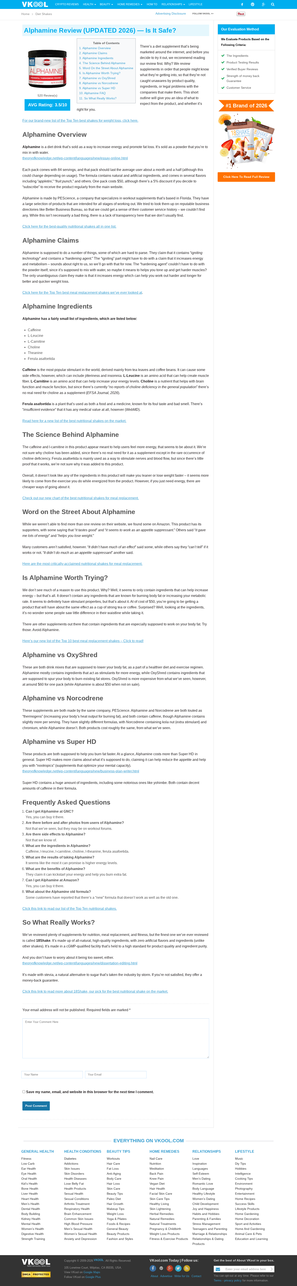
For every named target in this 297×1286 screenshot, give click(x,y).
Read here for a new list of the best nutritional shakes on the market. (74, 421)
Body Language (203, 1188)
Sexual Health (73, 1193)
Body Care (114, 1178)
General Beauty (117, 1229)
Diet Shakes (43, 14)
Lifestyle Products (247, 1209)
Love (195, 1158)
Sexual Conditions (76, 1199)
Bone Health (29, 1188)
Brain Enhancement (77, 1214)
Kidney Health (30, 1219)
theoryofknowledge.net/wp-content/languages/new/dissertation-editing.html (79, 963)
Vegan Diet (157, 1183)
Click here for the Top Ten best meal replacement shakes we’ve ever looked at (82, 292)
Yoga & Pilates (117, 1219)
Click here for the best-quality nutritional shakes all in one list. (69, 226)
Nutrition (155, 1163)
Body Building (30, 1214)
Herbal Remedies (162, 1214)
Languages (200, 1168)
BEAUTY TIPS (118, 1151)
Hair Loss (113, 1183)
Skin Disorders (74, 1173)
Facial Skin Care (161, 1193)
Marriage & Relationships (209, 1234)
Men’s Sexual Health (78, 1229)
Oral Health (29, 1178)
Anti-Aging (114, 1173)
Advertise (166, 1276)
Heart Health (30, 1199)
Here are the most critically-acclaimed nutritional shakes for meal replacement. (82, 564)
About (154, 1276)
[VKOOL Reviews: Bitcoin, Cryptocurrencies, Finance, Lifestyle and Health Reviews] (36, 4)
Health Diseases (75, 1178)
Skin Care (113, 1188)
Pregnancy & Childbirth (165, 1229)
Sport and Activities (248, 1224)
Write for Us (181, 1276)
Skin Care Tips (160, 1199)
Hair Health (157, 1188)
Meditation (157, 1168)
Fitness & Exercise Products (169, 1239)
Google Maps (91, 1272)
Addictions (71, 1163)
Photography (244, 1188)
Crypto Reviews (67, 4)
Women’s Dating (203, 1199)
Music (239, 1158)
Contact (196, 1276)
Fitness (26, 1158)
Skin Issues (72, 1168)
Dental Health (30, 1209)
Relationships (172, 4)
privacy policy (233, 1280)
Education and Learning (251, 1239)
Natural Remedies (162, 1219)
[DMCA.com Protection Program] (36, 1274)
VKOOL (99, 1260)
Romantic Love (202, 1183)
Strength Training (33, 1239)
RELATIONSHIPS (206, 1151)
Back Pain (156, 1173)
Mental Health (30, 1224)
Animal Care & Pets (248, 1234)
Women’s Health (32, 1229)
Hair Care (113, 1163)
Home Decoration (247, 1219)
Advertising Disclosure (170, 13)
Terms (218, 1280)
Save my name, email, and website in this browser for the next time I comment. (90, 1092)
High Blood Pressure (78, 1224)
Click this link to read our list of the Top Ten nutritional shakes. (69, 908)
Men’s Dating (201, 1178)
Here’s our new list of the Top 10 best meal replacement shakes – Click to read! (82, 641)
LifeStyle (195, 4)
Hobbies (240, 1168)
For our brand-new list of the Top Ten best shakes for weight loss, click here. (80, 120)
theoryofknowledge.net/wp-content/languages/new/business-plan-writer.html (80, 771)
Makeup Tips (115, 1209)
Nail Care (156, 1158)
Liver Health (29, 1193)
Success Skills (244, 1204)
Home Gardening (247, 1214)
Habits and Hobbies (205, 1214)
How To (151, 4)
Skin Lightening (160, 1209)
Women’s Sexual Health (80, 1234)
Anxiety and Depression (80, 1239)
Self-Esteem (200, 1173)
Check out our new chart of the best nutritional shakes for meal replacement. (80, 498)
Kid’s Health (29, 1183)
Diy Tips (240, 1163)
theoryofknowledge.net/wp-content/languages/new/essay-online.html (75, 158)
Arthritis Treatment (77, 1204)
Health (88, 4)
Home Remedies (128, 4)
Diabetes (70, 1158)
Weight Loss (115, 1214)
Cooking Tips (244, 1178)
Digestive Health (32, 1234)
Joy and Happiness (205, 1209)
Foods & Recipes (118, 1224)
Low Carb (28, 1163)
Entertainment (244, 1193)
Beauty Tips (115, 1193)
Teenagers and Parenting (209, 1229)
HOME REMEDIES (164, 1151)
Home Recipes (245, 1199)
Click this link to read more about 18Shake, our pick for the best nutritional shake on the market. (95, 991)
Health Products (75, 1188)
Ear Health (28, 1168)
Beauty (105, 4)
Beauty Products (118, 1234)
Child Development (205, 1204)
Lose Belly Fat (74, 1183)
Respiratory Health (77, 1209)
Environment (243, 1183)
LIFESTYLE (244, 1151)
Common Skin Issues (78, 1219)
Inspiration (199, 1163)
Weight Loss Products (165, 1234)
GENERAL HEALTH (37, 1151)
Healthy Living (159, 1204)
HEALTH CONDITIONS (82, 1151)
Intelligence (243, 1173)
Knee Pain (157, 1178)
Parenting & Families (206, 1219)
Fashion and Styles (120, 1239)
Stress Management (206, 1224)
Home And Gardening (250, 1229)
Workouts (113, 1158)
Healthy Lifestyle (203, 1193)
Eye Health (28, 1173)
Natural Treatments (163, 1224)
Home (25, 14)
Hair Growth (115, 1204)
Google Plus (93, 1277)
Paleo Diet (114, 1199)
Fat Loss (113, 1168)
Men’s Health (30, 1204)
